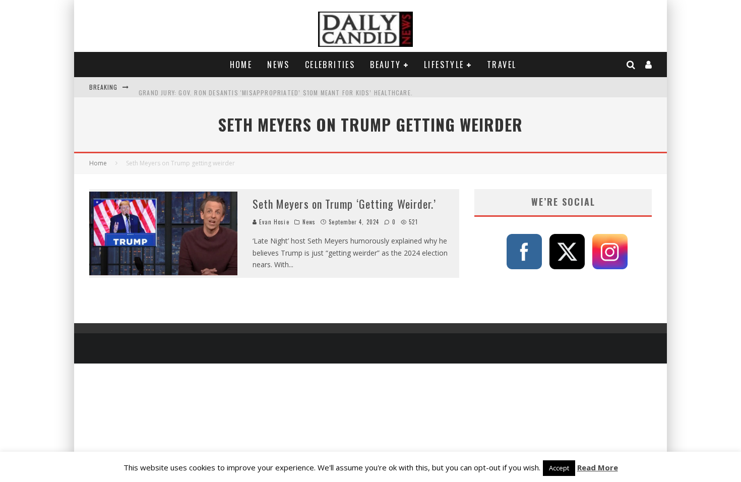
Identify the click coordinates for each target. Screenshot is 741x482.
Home (241, 64)
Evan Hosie (273, 222)
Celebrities (330, 64)
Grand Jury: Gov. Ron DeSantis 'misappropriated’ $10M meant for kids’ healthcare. (276, 87)
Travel (501, 64)
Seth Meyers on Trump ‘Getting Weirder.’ (345, 204)
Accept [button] (559, 467)
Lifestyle (444, 64)
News (278, 64)
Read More (597, 467)
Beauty (385, 64)
